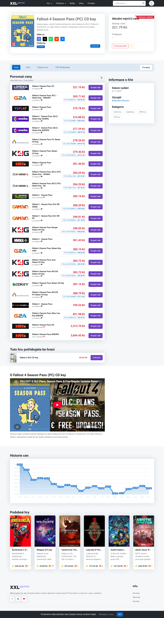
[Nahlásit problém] (131, 46)
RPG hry (142, 112)
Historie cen (43, 67)
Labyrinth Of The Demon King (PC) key (93, 550)
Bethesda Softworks (120, 100)
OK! (120, 614)
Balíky (72, 3)
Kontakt (136, 601)
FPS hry (117, 117)
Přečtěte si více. (106, 614)
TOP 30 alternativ (62, 67)
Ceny (16, 67)
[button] (151, 3)
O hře (28, 67)
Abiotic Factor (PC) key (143, 550)
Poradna (91, 3)
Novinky (136, 593)
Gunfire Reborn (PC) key (117, 550)
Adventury (130, 112)
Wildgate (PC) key (44, 550)
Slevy (81, 3)
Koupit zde (95, 87)
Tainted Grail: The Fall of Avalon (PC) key (69, 550)
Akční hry (117, 112)
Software (60, 3)
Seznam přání (121, 46)
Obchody (136, 597)
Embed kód (95, 46)
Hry (48, 3)
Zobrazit (96, 358)
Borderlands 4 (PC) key (20, 550)
